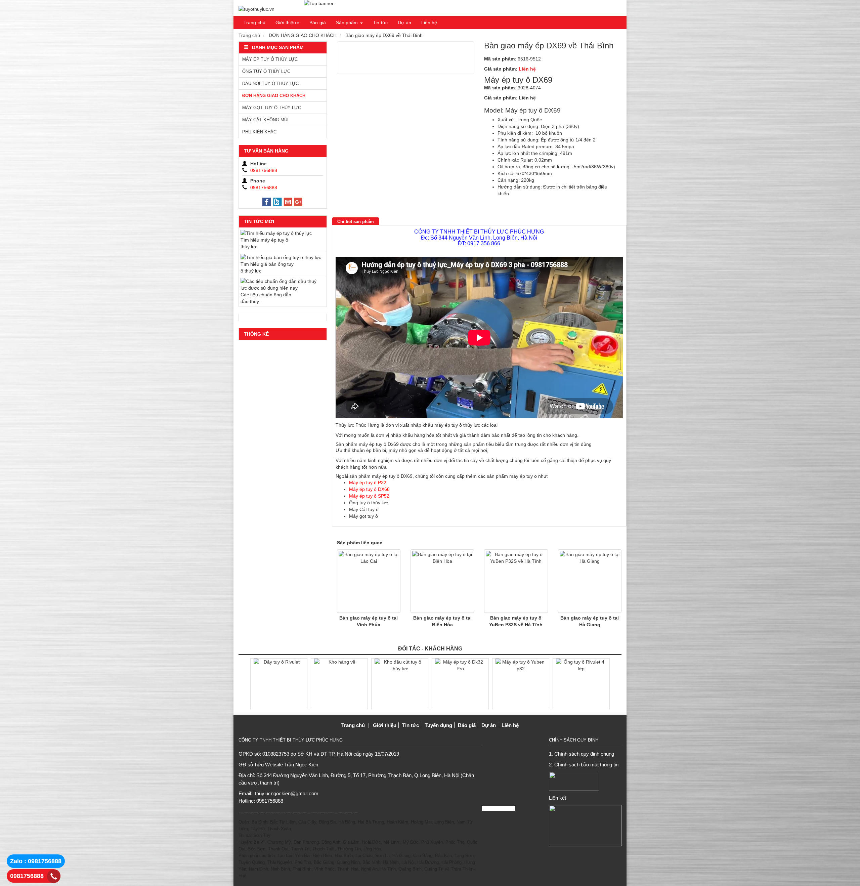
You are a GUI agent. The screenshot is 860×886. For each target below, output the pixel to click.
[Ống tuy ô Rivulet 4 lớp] (581, 683)
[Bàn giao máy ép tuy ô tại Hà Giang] (590, 581)
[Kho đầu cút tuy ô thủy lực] (400, 683)
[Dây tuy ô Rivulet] (279, 683)
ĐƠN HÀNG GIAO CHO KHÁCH (303, 35)
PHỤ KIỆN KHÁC (259, 131)
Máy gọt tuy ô (363, 516)
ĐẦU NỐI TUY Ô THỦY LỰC (270, 83)
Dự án (404, 22)
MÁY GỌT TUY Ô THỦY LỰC (271, 107)
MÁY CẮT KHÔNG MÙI (265, 119)
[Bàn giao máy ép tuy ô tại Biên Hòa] (442, 581)
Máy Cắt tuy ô (364, 509)
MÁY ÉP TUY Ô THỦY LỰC (270, 59)
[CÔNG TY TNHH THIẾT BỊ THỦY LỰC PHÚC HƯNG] (256, 8)
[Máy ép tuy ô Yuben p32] (521, 683)
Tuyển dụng (438, 725)
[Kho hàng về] (339, 683)
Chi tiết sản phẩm (355, 221)
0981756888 (27, 876)
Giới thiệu (285, 22)
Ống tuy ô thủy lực (368, 502)
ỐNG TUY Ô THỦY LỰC (266, 71)
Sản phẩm (347, 22)
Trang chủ (254, 22)
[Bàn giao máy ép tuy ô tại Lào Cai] (369, 581)
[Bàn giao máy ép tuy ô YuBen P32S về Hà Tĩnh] (516, 581)
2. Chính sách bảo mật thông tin (583, 764)
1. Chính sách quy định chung (581, 754)
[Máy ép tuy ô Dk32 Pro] (460, 683)
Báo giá (317, 22)
